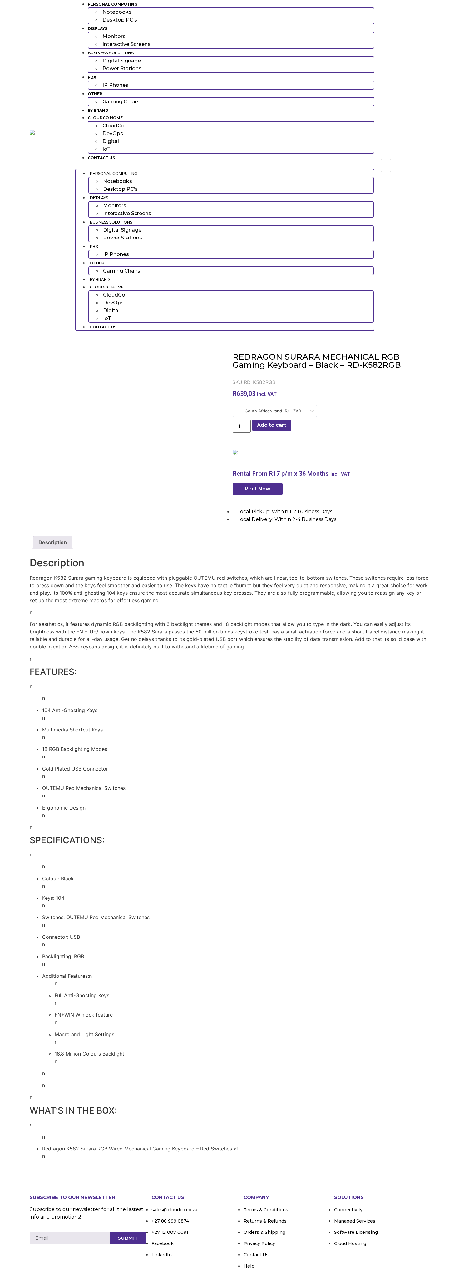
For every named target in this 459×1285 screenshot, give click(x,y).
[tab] (52, 542)
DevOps (112, 133)
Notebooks (116, 12)
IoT (106, 149)
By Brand (98, 110)
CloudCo (113, 126)
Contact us (101, 157)
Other (95, 93)
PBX (92, 77)
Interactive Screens (126, 44)
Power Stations (121, 68)
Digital (110, 141)
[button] (224, 165)
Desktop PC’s (119, 20)
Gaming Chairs (121, 102)
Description (52, 542)
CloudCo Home (105, 118)
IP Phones (115, 85)
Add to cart (271, 425)
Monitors (114, 36)
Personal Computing (112, 4)
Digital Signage (121, 61)
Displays (97, 28)
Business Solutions (111, 53)
